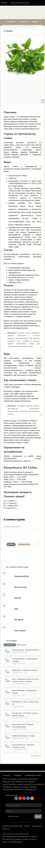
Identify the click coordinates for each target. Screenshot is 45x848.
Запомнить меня (13, 816)
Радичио (17, 598)
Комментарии (10, 645)
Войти (4, 3)
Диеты (25, 702)
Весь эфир (34, 756)
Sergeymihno (17, 670)
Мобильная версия (33, 775)
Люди (35, 22)
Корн (16, 609)
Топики (11, 22)
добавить (11, 544)
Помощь (17, 775)
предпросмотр (24, 544)
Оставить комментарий (12, 526)
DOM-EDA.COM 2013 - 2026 (15, 826)
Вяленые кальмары (30, 670)
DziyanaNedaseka (18, 690)
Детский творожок (32, 650)
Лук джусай (18, 619)
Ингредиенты (29, 27)
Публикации (21, 645)
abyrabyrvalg (17, 713)
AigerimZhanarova (18, 724)
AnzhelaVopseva (18, 650)
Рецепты (12, 27)
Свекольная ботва (21, 576)
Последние (11, 641)
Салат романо (20, 630)
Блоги (23, 22)
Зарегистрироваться (20, 3)
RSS (40, 756)
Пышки (32, 736)
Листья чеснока (20, 587)
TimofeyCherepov (18, 659)
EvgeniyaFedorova (18, 745)
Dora (13, 679)
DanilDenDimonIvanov (20, 736)
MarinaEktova (16, 702)
